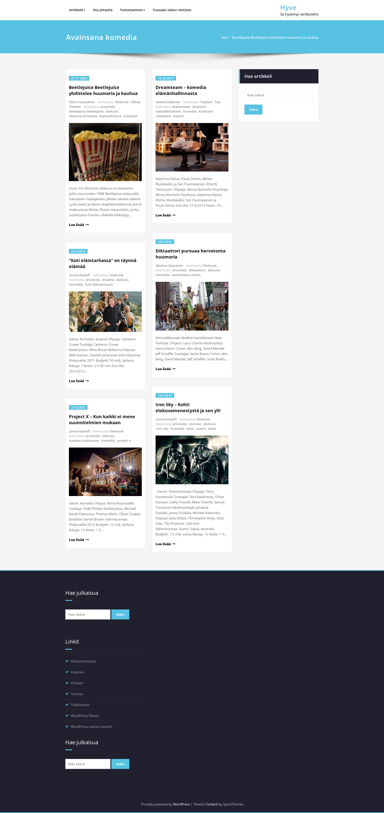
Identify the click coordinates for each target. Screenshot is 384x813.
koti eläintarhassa (99, 284)
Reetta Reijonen (168, 102)
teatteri (178, 116)
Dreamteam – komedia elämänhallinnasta (181, 90)
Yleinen (75, 107)
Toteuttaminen (131, 10)
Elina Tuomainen (82, 102)
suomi (201, 428)
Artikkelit (76, 10)
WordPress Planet (85, 715)
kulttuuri (206, 111)
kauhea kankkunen (84, 440)
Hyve (288, 7)
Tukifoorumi (80, 704)
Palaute (77, 683)
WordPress (181, 804)
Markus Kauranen (169, 265)
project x (124, 440)
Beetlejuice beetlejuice (86, 111)
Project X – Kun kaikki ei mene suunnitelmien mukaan (102, 420)
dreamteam (181, 107)
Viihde (135, 102)
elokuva (112, 111)
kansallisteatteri (168, 111)
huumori (199, 107)
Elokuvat (121, 102)
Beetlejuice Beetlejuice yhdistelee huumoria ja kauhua (275, 37)
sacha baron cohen (186, 275)
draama (108, 280)
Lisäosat (77, 672)
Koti (225, 37)
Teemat (77, 694)
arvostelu (107, 107)
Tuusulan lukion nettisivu (172, 10)
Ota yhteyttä (102, 10)
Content (212, 804)
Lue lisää (76, 224)
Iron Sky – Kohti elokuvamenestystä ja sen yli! (188, 407)
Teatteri (206, 102)
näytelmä (163, 116)
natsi (190, 428)
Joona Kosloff (79, 275)
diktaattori (197, 270)
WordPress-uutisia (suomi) (91, 726)
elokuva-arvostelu (83, 116)
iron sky (162, 428)
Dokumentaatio (83, 661)
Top (217, 102)
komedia (130, 116)
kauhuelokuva (110, 116)
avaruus (195, 424)
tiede (212, 428)
